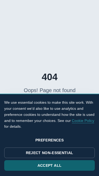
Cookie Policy (83, 120)
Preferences (49, 140)
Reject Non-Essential (49, 153)
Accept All (49, 165)
